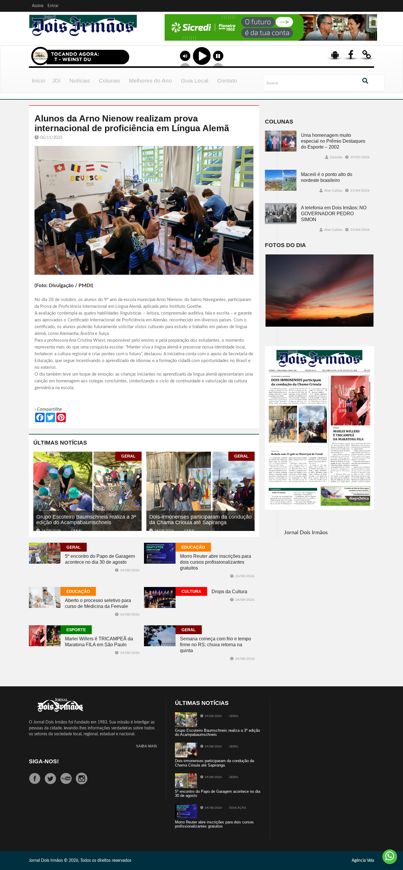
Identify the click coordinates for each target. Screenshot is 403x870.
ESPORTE (76, 629)
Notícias (79, 81)
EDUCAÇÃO (193, 547)
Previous (149, 35)
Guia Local (194, 81)
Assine (37, 6)
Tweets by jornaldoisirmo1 (303, 703)
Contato (227, 81)
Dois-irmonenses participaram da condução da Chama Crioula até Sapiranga (200, 520)
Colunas (109, 81)
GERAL (128, 456)
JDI (56, 81)
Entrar (53, 6)
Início (38, 81)
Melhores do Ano (150, 81)
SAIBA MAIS (146, 746)
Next (371, 35)
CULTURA (191, 591)
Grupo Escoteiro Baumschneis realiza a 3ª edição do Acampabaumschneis (86, 520)
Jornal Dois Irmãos (306, 532)
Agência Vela (363, 861)
